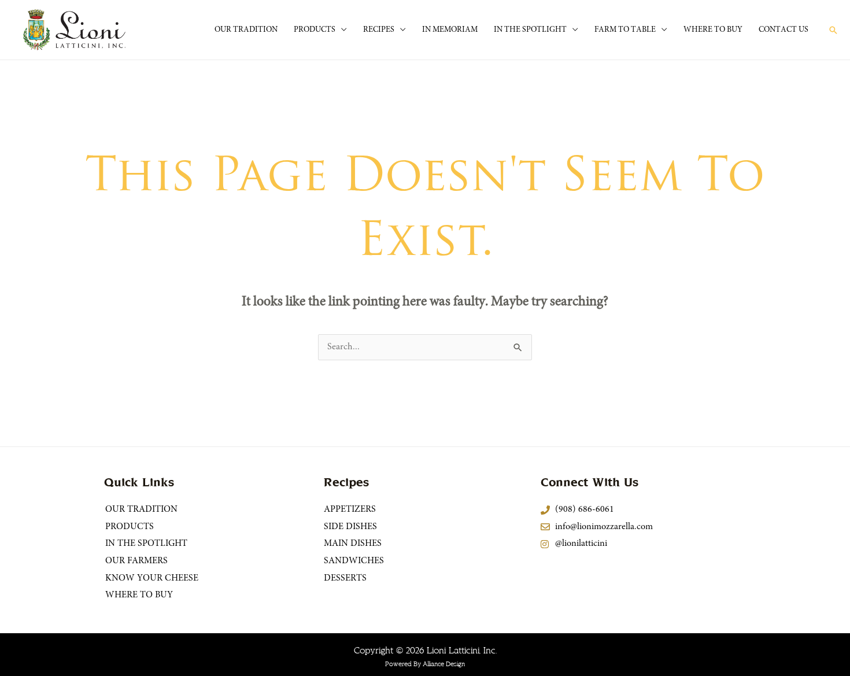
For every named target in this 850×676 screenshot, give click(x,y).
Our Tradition (246, 30)
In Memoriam (450, 30)
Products (314, 30)
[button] (833, 30)
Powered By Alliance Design (425, 664)
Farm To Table (625, 30)
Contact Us (783, 30)
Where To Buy (712, 30)
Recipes (378, 30)
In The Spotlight (530, 30)
